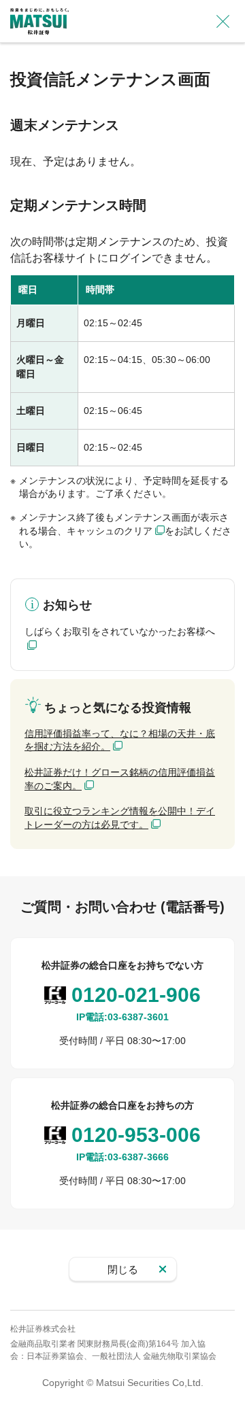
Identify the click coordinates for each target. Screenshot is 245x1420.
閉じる (123, 1269)
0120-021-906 (136, 995)
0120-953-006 (136, 1135)
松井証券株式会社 (43, 1329)
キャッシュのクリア (109, 530)
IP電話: (122, 1016)
